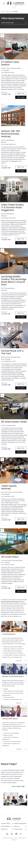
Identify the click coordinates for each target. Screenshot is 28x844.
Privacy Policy (18, 829)
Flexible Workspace (20, 823)
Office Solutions (5, 826)
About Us (16, 826)
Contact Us (4, 829)
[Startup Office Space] (14, 711)
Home (2, 11)
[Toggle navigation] (4, 3)
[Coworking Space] (14, 626)
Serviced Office (5, 823)
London (7, 11)
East (11, 11)
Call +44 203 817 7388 (18, 786)
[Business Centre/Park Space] (14, 668)
